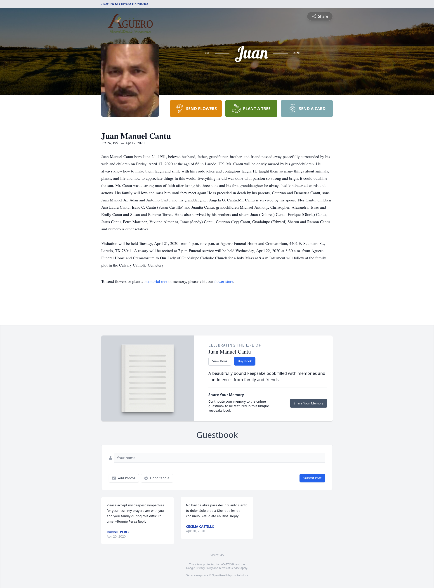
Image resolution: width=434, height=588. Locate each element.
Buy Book (245, 361)
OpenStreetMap (222, 575)
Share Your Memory (308, 403)
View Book (219, 361)
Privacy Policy (204, 568)
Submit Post (312, 478)
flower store (223, 281)
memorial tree (155, 281)
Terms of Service (229, 568)
